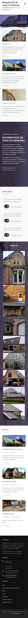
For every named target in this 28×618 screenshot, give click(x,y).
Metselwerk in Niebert (8, 514)
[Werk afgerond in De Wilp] (14, 473)
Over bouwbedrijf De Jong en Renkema (11, 588)
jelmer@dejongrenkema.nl (11, 577)
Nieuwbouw (4, 596)
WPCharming (17, 613)
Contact (4, 593)
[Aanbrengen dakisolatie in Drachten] (14, 440)
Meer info (5, 56)
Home (3, 585)
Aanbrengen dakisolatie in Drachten (12, 449)
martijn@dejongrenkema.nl (11, 575)
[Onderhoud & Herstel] (14, 95)
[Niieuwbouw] (14, 35)
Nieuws (4, 591)
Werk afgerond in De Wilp (9, 481)
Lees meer (6, 463)
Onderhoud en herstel (7, 602)
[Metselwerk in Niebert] (14, 505)
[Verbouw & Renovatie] (14, 65)
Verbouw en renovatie (7, 599)
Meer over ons (9, 168)
